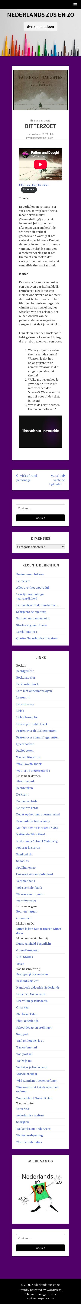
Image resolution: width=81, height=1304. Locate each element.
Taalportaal (24, 1054)
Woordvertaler (26, 901)
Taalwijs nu (24, 1061)
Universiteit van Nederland (34, 874)
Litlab (20, 711)
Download (28, 189)
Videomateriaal (26, 1074)
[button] (75, 4)
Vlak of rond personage (26, 478)
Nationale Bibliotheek (31, 834)
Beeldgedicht (25, 671)
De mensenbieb (26, 801)
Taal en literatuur (28, 757)
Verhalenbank (25, 881)
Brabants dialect (27, 981)
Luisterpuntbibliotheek (32, 724)
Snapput (22, 1034)
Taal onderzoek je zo (30, 1041)
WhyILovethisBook (29, 764)
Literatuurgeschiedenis (31, 1001)
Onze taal (22, 1007)
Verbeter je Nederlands (32, 1067)
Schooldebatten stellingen (34, 1027)
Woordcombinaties (29, 1142)
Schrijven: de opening (31, 612)
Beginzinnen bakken (30, 574)
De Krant (22, 794)
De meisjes (23, 581)
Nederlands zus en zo (40, 14)
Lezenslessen (25, 704)
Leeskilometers (26, 632)
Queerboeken (25, 744)
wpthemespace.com (40, 1298)
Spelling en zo (26, 867)
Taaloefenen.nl (26, 1047)
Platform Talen (26, 1014)
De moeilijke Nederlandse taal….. (38, 605)
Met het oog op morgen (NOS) (37, 828)
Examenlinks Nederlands (33, 821)
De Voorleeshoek (27, 684)
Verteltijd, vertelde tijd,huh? (57, 480)
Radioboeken (25, 750)
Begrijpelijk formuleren (32, 974)
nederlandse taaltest (30, 1115)
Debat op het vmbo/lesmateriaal (38, 814)
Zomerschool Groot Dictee (34, 1098)
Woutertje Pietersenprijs (33, 771)
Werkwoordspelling (29, 1135)
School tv (22, 861)
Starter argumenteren (31, 625)
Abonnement (25, 781)
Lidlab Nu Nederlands (31, 994)
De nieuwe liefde (27, 808)
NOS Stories (24, 957)
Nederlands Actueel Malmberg (37, 841)
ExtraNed (22, 1109)
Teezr (20, 964)
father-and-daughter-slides (34, 185)
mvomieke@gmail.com (39, 138)
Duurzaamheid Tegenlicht (33, 943)
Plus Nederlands (27, 1021)
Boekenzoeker (25, 677)
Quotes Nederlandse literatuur (37, 638)
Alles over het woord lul (32, 587)
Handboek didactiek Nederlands (37, 987)
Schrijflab (22, 1122)
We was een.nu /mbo (30, 894)
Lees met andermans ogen (34, 691)
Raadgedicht (24, 854)
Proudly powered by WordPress (39, 1290)
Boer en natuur (26, 911)
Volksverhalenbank (29, 887)
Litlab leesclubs (26, 717)
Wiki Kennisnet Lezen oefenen (36, 1080)
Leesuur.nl (23, 697)
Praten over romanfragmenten (37, 737)
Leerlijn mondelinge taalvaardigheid (30, 596)
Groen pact (24, 918)
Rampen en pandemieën (32, 618)
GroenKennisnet (27, 950)
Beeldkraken (24, 788)
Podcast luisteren (28, 847)
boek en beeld (42, 120)
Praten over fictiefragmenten (36, 731)
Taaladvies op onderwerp (33, 1129)
